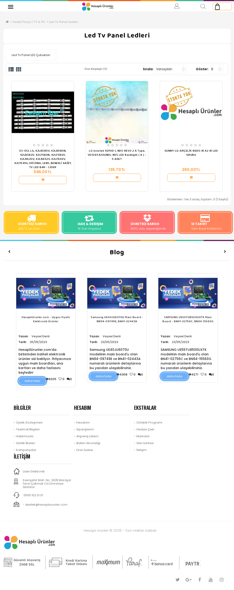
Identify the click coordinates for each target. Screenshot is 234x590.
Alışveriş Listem (87, 436)
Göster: (202, 69)
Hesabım (83, 422)
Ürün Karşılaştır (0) (96, 69)
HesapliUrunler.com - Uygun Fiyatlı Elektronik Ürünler (46, 319)
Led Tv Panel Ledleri (63, 22)
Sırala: (148, 69)
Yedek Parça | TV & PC (28, 22)
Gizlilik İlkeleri (25, 443)
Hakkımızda (24, 436)
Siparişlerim (85, 429)
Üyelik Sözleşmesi (29, 422)
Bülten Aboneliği (88, 443)
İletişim (141, 450)
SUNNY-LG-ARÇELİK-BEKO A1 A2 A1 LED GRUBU (191, 153)
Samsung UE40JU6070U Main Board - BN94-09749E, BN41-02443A (117, 319)
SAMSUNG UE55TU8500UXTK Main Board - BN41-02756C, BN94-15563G (187, 319)
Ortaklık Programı (149, 422)
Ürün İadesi (84, 450)
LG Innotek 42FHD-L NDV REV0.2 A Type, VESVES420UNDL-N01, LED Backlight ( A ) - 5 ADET (117, 155)
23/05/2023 (109, 342)
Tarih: (23, 342)
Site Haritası (145, 443)
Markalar (143, 436)
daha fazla (32, 381)
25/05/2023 (38, 342)
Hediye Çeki (145, 429)
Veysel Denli (41, 336)
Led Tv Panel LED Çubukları (31, 55)
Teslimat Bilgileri (28, 429)
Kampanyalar (26, 450)
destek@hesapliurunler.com (46, 504)
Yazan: (24, 336)
